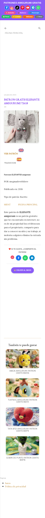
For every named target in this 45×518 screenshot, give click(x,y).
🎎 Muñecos (22, 13)
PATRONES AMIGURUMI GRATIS (22, 3)
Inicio (8, 483)
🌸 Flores (6, 16)
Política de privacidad (15, 486)
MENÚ (7, 204)
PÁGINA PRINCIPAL (28, 204)
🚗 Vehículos (28, 16)
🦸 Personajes (34, 13)
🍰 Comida (16, 16)
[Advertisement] (22, 65)
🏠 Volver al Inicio (22, 270)
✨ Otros (39, 16)
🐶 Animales (10, 13)
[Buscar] (39, 27)
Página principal (14, 33)
